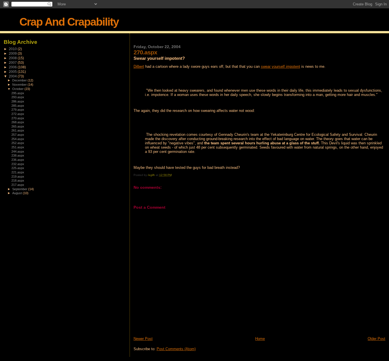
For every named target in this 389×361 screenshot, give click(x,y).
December (20, 80)
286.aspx (17, 101)
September (20, 189)
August (17, 193)
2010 (13, 49)
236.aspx (17, 159)
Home (260, 339)
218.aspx (17, 180)
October (18, 89)
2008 (13, 58)
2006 (13, 67)
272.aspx (17, 114)
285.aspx (17, 105)
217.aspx (17, 184)
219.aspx (17, 176)
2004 (13, 76)
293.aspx (17, 97)
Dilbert (139, 66)
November (20, 84)
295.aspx (17, 93)
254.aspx (17, 139)
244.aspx (17, 151)
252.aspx (17, 143)
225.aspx (17, 168)
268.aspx (17, 122)
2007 (13, 62)
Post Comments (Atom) (176, 349)
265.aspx (17, 126)
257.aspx (17, 134)
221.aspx (17, 172)
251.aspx (17, 147)
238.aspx (17, 155)
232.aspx (17, 164)
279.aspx (17, 109)
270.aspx (17, 118)
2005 (13, 71)
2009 (13, 53)
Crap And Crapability (69, 22)
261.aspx (17, 130)
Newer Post (143, 339)
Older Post (376, 339)
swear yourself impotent (280, 66)
